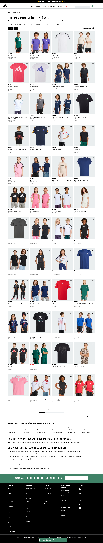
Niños (44, 6)
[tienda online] (5, 6)
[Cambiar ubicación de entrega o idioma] (98, 4)
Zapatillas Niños (12, 429)
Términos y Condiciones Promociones (60, 537)
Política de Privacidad (74, 537)
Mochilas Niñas (26, 432)
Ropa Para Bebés (71, 432)
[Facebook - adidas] (87, 489)
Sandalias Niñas (41, 427)
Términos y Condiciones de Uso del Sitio (43, 537)
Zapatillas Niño (11, 432)
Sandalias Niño (41, 432)
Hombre (38, 6)
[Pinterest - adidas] (87, 501)
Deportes (59, 6)
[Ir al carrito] (98, 6)
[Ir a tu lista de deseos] (95, 6)
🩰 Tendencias (51, 6)
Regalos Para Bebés (72, 427)
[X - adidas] (87, 497)
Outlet (65, 6)
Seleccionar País (82, 537)
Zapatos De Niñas (86, 432)
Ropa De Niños (26, 429)
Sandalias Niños (56, 429)
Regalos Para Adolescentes (88, 427)
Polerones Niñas (56, 427)
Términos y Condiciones (29, 537)
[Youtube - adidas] (87, 508)
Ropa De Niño (26, 427)
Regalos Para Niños (57, 432)
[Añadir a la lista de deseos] (27, 33)
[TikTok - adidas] (87, 504)
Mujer (32, 6)
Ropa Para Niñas (86, 429)
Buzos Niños (40, 429)
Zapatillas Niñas (12, 427)
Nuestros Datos (20, 537)
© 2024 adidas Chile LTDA (51, 541)
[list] (51, 24)
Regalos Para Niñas (72, 429)
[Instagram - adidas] (87, 493)
